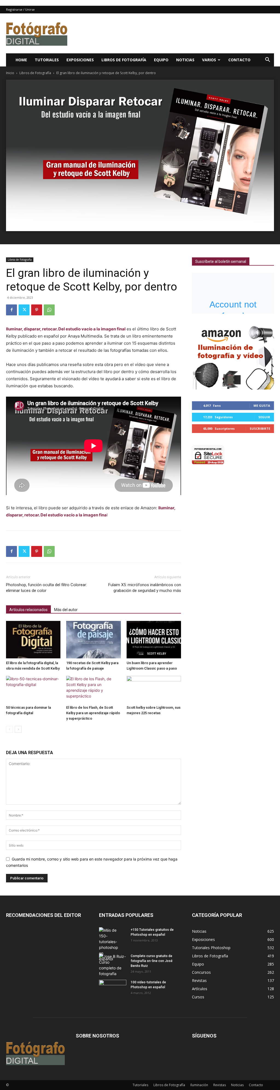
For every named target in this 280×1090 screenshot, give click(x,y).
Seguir (264, 417)
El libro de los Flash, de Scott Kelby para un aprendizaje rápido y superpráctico (93, 712)
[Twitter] (24, 309)
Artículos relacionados (28, 610)
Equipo (161, 59)
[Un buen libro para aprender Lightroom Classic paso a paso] (154, 639)
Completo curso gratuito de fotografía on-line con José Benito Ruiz (152, 961)
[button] (267, 60)
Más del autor (66, 610)
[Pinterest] (36, 309)
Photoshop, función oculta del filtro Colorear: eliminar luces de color (46, 587)
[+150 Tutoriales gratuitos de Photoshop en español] (108, 944)
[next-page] (18, 729)
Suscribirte (260, 428)
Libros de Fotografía (123, 59)
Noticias (185, 59)
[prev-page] (9, 729)
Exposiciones (80, 59)
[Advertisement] (174, 33)
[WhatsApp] (49, 309)
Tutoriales (47, 59)
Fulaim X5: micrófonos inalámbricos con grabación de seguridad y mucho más (144, 587)
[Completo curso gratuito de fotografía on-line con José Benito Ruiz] (112, 965)
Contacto (239, 59)
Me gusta (261, 405)
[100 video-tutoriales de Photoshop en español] (112, 988)
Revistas (219, 1085)
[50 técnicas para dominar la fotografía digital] (33, 689)
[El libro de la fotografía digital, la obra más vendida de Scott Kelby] (33, 639)
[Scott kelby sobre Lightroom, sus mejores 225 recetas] (154, 689)
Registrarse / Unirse (20, 9)
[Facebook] (11, 309)
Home (21, 59)
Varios (209, 59)
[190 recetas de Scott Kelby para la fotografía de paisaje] (93, 639)
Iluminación (199, 1085)
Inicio (10, 73)
